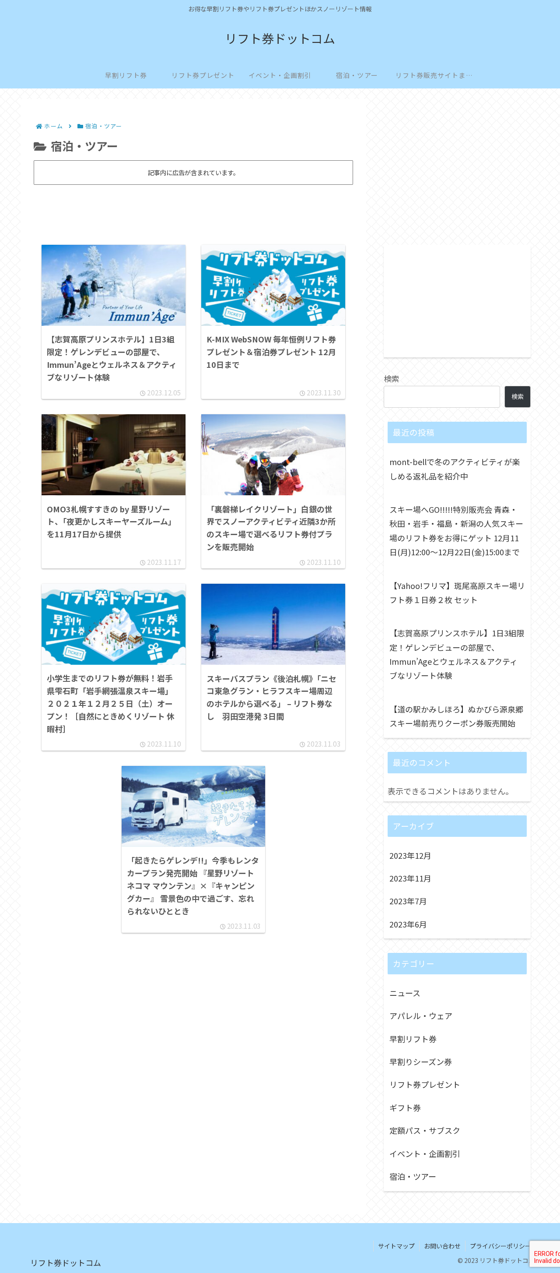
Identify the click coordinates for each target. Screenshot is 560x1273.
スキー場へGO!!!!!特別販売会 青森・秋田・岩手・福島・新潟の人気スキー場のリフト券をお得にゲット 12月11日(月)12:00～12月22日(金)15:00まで (456, 530)
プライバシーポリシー (500, 1245)
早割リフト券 (413, 1038)
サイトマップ (396, 1245)
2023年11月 (410, 878)
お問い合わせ (442, 1245)
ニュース (404, 992)
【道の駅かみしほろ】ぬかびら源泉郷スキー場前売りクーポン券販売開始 (456, 716)
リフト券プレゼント (424, 1084)
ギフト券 (405, 1107)
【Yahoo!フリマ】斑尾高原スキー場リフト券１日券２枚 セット (457, 592)
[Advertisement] (193, 211)
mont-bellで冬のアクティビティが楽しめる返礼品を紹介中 (454, 468)
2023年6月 (408, 924)
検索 (391, 378)
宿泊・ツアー (412, 1176)
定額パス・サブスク (424, 1130)
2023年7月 (408, 901)
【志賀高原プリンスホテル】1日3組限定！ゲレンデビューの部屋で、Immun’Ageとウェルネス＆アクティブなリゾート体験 (456, 654)
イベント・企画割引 (424, 1153)
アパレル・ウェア (420, 1016)
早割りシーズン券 (420, 1062)
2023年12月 (410, 855)
